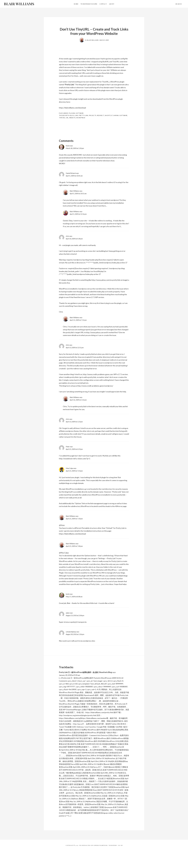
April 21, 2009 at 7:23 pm (74, 471)
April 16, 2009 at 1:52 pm (78, 400)
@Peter (62, 525)
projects (92, 115)
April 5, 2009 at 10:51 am (78, 193)
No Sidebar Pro (84, 845)
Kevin (68, 146)
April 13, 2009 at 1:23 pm (74, 422)
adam (68, 613)
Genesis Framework (100, 845)
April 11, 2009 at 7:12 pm (78, 320)
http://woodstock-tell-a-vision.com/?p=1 (74, 458)
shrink (116, 115)
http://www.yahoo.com (100, 280)
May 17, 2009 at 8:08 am (74, 596)
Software (80, 113)
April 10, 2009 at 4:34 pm (74, 239)
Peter (68, 446)
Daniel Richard (71, 173)
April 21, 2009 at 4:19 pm (74, 449)
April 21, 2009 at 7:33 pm (74, 518)
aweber (103, 718)
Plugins (72, 113)
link (76, 115)
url (67, 117)
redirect (100, 115)
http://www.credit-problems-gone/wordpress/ (95, 386)
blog (72, 115)
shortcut (109, 115)
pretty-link (83, 115)
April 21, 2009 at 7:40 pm (74, 546)
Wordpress (80, 117)
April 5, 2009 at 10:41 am (74, 176)
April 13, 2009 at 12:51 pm (75, 347)
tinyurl (62, 117)
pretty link (116, 280)
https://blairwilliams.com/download (72, 108)
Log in (120, 845)
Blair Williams (19, 3)
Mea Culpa (69, 468)
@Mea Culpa (64, 553)
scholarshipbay (71, 632)
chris (67, 236)
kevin (67, 594)
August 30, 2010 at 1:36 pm (75, 634)
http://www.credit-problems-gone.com (98, 374)
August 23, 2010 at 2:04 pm (75, 615)
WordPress (113, 845)
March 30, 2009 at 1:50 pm (75, 148)
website (72, 117)
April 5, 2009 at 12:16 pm (78, 214)
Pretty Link (69, 84)
